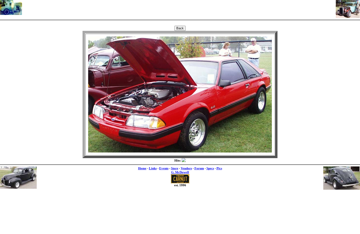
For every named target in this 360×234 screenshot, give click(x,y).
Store (174, 168)
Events (163, 168)
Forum (199, 168)
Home (142, 168)
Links (153, 168)
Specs (210, 168)
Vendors (186, 168)
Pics (219, 168)
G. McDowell (180, 172)
